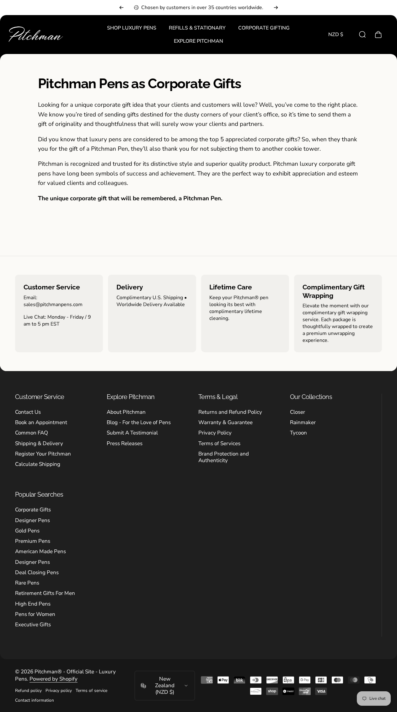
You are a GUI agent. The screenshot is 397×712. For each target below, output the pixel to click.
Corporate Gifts (33, 509)
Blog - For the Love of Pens (139, 422)
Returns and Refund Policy (230, 412)
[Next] (276, 7)
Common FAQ (31, 432)
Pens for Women (35, 614)
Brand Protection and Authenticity (223, 457)
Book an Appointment (41, 422)
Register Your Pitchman (43, 453)
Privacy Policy (215, 432)
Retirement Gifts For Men (45, 593)
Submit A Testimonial (132, 432)
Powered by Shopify (54, 678)
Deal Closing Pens (37, 572)
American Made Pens (40, 551)
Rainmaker (303, 422)
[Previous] (121, 7)
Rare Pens (27, 583)
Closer (297, 412)
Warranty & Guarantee (225, 422)
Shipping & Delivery (39, 443)
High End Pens (33, 604)
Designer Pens (32, 520)
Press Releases (124, 443)
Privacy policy (59, 690)
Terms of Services (219, 443)
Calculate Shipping (37, 464)
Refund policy (28, 690)
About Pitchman (126, 412)
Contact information (34, 700)
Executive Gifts (33, 624)
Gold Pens (27, 530)
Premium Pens (32, 541)
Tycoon (298, 432)
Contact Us (28, 412)
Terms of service (91, 690)
